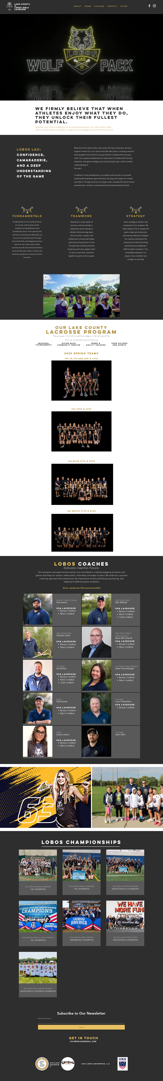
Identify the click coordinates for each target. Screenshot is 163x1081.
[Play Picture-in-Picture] (114, 314)
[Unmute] (49, 314)
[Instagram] (154, 6)
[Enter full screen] (117, 314)
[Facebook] (149, 6)
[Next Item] (159, 797)
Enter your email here (44, 1018)
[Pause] (45, 314)
